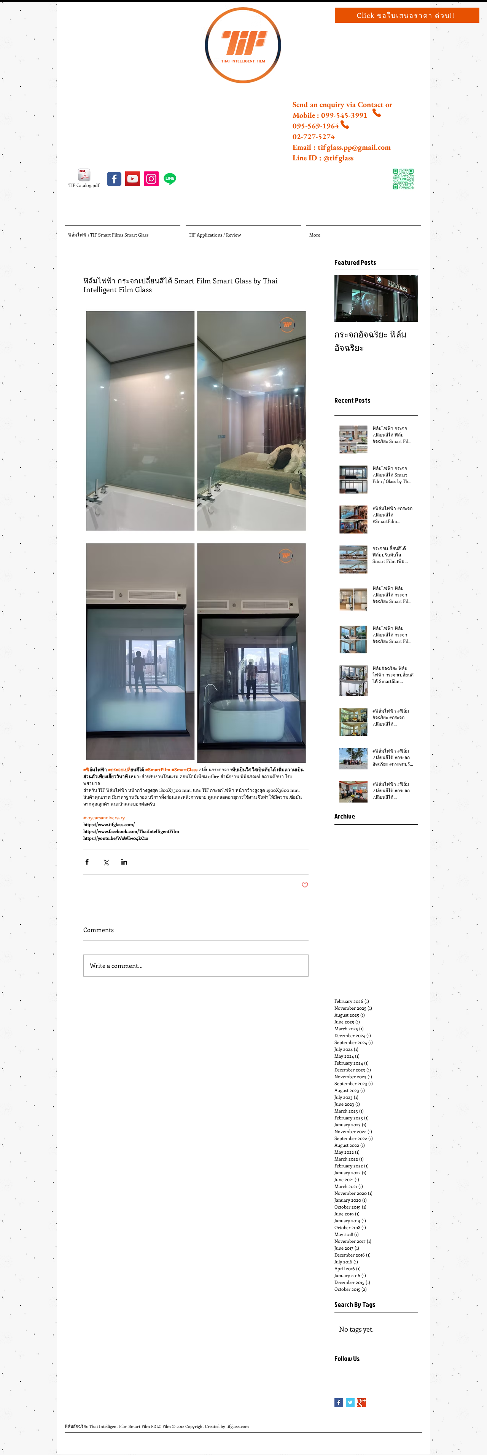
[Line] (169, 178)
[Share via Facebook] (87, 861)
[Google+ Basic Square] (361, 1402)
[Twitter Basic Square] (350, 1402)
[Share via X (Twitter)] (105, 861)
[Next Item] (406, 298)
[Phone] (377, 113)
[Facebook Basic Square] (338, 1402)
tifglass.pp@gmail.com (354, 147)
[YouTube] (132, 178)
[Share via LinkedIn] (124, 861)
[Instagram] (151, 178)
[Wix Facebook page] (114, 179)
